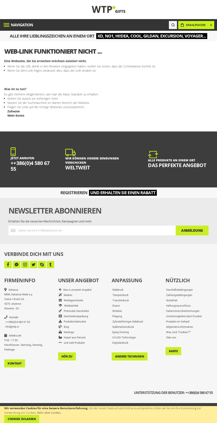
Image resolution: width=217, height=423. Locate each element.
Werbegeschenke (72, 300)
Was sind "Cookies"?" (178, 332)
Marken (67, 295)
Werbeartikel (70, 305)
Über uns (171, 337)
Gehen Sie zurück (19, 98)
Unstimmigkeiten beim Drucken (184, 316)
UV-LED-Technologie (124, 337)
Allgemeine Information (179, 326)
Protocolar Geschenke (75, 311)
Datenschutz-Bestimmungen (182, 311)
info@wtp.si (12, 326)
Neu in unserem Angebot (76, 289)
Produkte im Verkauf (177, 321)
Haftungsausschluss (178, 305)
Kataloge (68, 332)
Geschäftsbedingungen (179, 289)
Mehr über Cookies (49, 413)
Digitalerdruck (120, 342)
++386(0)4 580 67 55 (17, 322)
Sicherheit (171, 300)
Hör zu (66, 356)
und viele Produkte (73, 342)
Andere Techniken (129, 356)
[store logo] (108, 9)
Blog (65, 326)
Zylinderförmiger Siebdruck (127, 321)
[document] (108, 414)
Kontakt (15, 363)
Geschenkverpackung (75, 316)
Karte (173, 351)
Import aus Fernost (74, 337)
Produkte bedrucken (74, 321)
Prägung (117, 316)
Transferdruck (120, 300)
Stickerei (117, 311)
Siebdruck (117, 289)
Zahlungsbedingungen (179, 295)
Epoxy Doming (120, 332)
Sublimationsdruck (123, 326)
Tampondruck (120, 295)
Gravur (116, 305)
